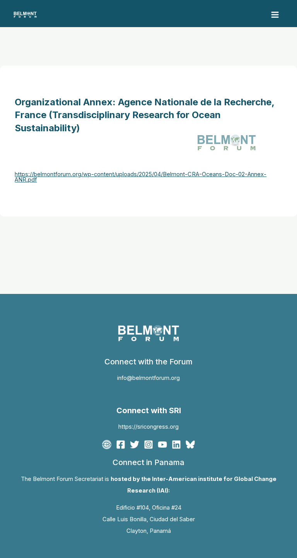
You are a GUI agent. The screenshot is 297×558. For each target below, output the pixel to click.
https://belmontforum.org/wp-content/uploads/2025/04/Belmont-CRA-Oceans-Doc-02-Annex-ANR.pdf (140, 177)
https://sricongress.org (148, 426)
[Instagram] (148, 444)
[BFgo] (106, 444)
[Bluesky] (190, 444)
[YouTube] (162, 444)
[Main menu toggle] (274, 14)
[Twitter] (134, 444)
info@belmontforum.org (148, 377)
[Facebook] (120, 444)
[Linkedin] (176, 444)
